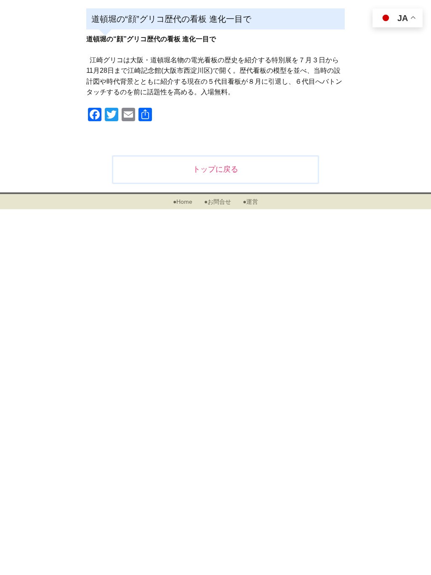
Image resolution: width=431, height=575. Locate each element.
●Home (182, 201)
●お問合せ (217, 201)
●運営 (250, 201)
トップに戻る (215, 169)
